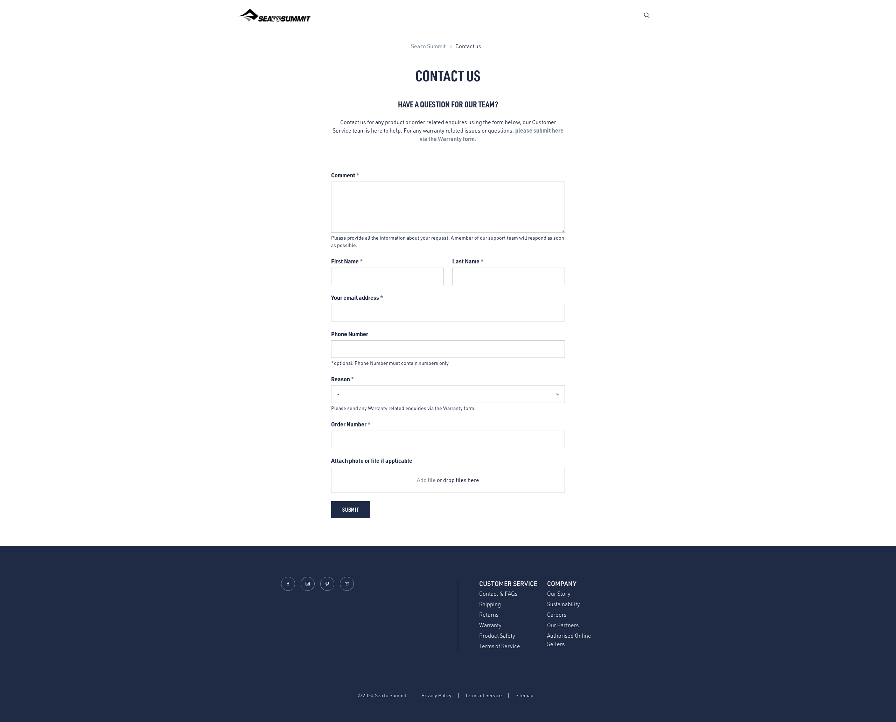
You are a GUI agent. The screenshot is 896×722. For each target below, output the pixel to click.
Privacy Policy (436, 695)
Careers (556, 614)
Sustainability (563, 604)
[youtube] (347, 584)
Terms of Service (499, 646)
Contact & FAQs (498, 593)
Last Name (465, 261)
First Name (345, 261)
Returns (488, 614)
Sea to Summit (428, 46)
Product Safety (497, 635)
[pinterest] (327, 584)
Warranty (490, 625)
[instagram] (308, 584)
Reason (340, 379)
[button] (647, 15)
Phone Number (349, 334)
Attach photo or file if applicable (371, 460)
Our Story (558, 593)
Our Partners (563, 625)
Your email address (355, 297)
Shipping (490, 604)
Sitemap (524, 695)
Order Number (348, 424)
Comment (343, 175)
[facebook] (288, 584)
